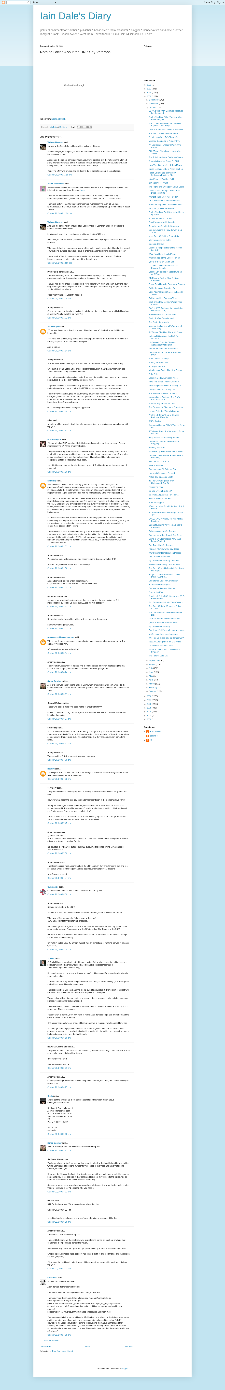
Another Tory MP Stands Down (162, 403)
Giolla (50, 1096)
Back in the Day (156, 465)
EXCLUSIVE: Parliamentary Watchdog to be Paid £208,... (166, 309)
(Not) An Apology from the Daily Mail (165, 642)
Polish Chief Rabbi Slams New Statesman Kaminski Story (162, 174)
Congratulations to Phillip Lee (162, 389)
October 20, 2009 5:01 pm (59, 694)
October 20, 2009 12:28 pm (59, 213)
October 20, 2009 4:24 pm (59, 672)
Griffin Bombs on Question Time (163, 288)
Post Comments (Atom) (62, 1351)
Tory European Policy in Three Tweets (166, 602)
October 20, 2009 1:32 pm (59, 430)
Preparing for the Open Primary (163, 393)
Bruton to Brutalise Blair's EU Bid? (164, 161)
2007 (149, 700)
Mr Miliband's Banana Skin (161, 646)
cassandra (52, 1277)
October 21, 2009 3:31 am (59, 1192)
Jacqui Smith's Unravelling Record (164, 437)
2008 (149, 696)
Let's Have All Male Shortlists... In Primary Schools (163, 266)
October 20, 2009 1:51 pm (59, 546)
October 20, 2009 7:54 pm (59, 878)
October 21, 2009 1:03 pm (59, 1269)
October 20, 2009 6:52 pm (59, 743)
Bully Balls (153, 374)
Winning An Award (157, 448)
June (151, 672)
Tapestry (51, 958)
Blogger (124, 1369)
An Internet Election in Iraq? (161, 218)
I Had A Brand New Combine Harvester (166, 129)
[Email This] (78, 127)
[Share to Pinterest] (90, 127)
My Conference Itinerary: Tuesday (164, 560)
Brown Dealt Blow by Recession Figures (167, 284)
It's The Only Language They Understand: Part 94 (161, 482)
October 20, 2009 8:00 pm (59, 894)
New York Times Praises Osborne (164, 382)
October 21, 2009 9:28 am (59, 1222)
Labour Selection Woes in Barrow (164, 411)
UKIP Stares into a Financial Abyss (164, 201)
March (152, 684)
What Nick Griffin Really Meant (162, 254)
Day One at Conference (159, 557)
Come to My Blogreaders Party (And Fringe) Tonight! (165, 540)
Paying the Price (156, 487)
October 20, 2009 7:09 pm (59, 760)
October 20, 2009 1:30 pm (59, 411)
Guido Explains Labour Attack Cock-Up (166, 169)
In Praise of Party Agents (159, 584)
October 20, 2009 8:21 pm (59, 1068)
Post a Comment (51, 1341)
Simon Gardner (54, 681)
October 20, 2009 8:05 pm (59, 949)
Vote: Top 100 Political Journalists (164, 236)
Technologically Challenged (161, 208)
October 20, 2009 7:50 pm (59, 853)
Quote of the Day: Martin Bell (161, 262)
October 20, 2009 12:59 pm (59, 263)
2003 (149, 715)
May (151, 676)
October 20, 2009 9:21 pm (59, 1150)
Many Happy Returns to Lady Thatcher (166, 451)
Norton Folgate (54, 439)
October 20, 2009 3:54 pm (59, 653)
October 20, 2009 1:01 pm (59, 318)
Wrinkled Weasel (55, 142)
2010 (149, 92)
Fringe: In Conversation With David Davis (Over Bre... (164, 575)
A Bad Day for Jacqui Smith (161, 477)
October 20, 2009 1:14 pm (59, 351)
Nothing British (58, 119)
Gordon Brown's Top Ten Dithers (163, 349)
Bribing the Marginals (158, 362)
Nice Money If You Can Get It (161, 179)
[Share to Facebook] (87, 127)
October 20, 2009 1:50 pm (59, 472)
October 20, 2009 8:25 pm (59, 1087)
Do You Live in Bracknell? (160, 491)
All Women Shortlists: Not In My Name (166, 332)
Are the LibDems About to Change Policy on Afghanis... (164, 416)
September (154, 660)
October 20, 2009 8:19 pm (59, 1038)
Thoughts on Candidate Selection (164, 226)
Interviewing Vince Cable (160, 240)
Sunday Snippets (156, 502)
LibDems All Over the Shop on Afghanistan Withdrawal (162, 343)
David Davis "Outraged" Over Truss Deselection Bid (164, 191)
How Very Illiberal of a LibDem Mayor (165, 165)
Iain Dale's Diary (75, 15)
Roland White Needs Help (160, 498)
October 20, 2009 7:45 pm (59, 823)
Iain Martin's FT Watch (158, 183)
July (151, 668)
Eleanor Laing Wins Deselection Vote (165, 204)
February (153, 687)
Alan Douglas (53, 327)
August (152, 664)
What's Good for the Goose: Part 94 (164, 258)
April (151, 680)
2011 (149, 89)
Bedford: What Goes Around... (162, 318)
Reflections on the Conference (162, 531)
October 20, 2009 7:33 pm (59, 779)
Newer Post (46, 1346)
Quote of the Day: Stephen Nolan (163, 622)
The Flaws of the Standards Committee (166, 407)
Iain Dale (154, 736)
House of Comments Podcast (162, 473)
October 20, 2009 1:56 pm (59, 568)
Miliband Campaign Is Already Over (164, 141)
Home (87, 1346)
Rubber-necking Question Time (163, 298)
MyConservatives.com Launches (163, 634)
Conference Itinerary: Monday (162, 588)
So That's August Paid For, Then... (164, 495)
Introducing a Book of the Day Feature (166, 370)
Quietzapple (52, 887)
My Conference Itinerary (159, 626)
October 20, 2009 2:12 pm (59, 606)
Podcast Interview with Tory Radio (164, 549)
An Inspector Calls (157, 366)
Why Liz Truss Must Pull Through (163, 197)
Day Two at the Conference (161, 545)
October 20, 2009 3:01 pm (59, 628)
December (154, 100)
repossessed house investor (60, 637)
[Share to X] (84, 127)
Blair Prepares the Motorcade (162, 222)
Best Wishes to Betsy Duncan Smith (165, 564)
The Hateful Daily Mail (159, 656)
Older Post (128, 1346)
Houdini (51, 769)
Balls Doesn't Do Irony (159, 359)
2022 (149, 85)
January (153, 691)
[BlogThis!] (81, 127)
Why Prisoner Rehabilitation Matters (165, 553)
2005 (149, 708)
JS (151, 740)
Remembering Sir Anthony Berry (163, 469)
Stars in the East (156, 592)
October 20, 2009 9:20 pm (59, 1134)
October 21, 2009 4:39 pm (59, 1335)
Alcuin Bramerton (55, 184)
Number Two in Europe (159, 461)
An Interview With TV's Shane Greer (165, 137)
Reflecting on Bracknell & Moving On (165, 386)
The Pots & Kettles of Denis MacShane (166, 157)
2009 (149, 96)
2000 (149, 719)
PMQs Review (155, 421)
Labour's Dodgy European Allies (163, 378)
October (153, 107)
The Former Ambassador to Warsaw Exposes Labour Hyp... (165, 124)
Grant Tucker (155, 731)
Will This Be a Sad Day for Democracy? (166, 638)
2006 (149, 704)
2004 (149, 711)
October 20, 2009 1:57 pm (59, 587)
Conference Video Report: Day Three (165, 535)
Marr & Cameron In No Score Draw (164, 619)
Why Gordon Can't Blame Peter (163, 314)
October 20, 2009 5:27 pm (59, 719)
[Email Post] (73, 127)
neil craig (51, 481)
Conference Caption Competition (163, 581)
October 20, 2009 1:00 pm (59, 299)
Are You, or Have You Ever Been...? (164, 133)
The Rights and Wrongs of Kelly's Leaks (166, 187)
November (154, 103)
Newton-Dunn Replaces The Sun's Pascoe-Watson (164, 398)
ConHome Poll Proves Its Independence (167, 630)
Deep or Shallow (156, 244)
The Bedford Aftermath (159, 322)
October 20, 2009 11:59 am (59, 175)
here (83, 190)
